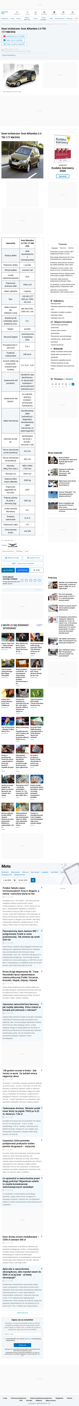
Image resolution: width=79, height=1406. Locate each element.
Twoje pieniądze (44, 18)
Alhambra (19, 551)
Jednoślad (54, 872)
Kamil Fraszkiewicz (9, 55)
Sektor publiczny (27, 18)
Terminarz (58, 379)
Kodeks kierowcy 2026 (63, 169)
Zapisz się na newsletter (26, 563)
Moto (51, 18)
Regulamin (59, 1398)
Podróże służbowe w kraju (60, 363)
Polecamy (52, 577)
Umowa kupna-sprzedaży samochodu (59, 326)
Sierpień (69, 379)
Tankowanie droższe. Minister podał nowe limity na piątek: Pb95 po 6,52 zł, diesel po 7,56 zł (62, 275)
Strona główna (5, 24)
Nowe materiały (55, 452)
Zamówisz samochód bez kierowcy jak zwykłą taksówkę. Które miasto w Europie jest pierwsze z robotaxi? (62, 264)
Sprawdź (63, 176)
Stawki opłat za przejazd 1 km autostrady (61, 356)
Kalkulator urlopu (56, 315)
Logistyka (45, 872)
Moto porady (15, 872)
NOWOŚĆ (63, 165)
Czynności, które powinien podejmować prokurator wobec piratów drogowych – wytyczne (60, 280)
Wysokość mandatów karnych (61, 360)
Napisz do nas (35, 558)
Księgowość (5, 18)
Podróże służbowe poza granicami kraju (62, 367)
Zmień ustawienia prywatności (41, 1398)
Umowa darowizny (57, 345)
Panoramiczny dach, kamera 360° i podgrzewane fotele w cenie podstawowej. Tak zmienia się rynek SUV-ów (62, 253)
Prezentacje (28, 24)
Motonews (5, 872)
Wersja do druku (13, 558)
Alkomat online (56, 303)
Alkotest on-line (19, 874)
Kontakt (29, 1400)
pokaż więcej (21, 1312)
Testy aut (19, 24)
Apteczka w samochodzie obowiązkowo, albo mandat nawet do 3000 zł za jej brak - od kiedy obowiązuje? (61, 291)
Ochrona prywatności (18, 1398)
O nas (5, 1398)
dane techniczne (8, 551)
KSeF (76, 18)
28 (66, 384)
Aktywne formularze (63, 322)
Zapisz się (22, 1345)
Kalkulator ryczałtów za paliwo (61, 312)
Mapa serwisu (51, 1400)
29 (69, 384)
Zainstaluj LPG (7, 874)
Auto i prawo (35, 872)
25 (56, 384)
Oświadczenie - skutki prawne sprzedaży (61, 340)
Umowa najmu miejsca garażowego (58, 332)
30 (73, 384)
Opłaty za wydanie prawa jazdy (61, 351)
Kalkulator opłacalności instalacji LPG (62, 308)
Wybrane (71, 248)
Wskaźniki (58, 348)
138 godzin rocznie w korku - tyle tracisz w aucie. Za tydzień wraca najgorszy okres (61, 269)
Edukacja (69, 18)
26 (59, 384)
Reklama (39, 1400)
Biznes (18, 18)
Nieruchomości (60, 18)
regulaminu (27, 1338)
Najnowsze (63, 248)
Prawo (36, 18)
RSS (21, 1400)
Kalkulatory (59, 300)
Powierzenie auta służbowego (61, 336)
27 (63, 384)
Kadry (12, 18)
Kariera (69, 1398)
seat (26, 551)
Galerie (62, 872)
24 (52, 384)
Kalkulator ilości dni (57, 318)
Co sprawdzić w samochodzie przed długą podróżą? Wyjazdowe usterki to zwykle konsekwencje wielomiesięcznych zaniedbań (62, 285)
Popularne (55, 248)
